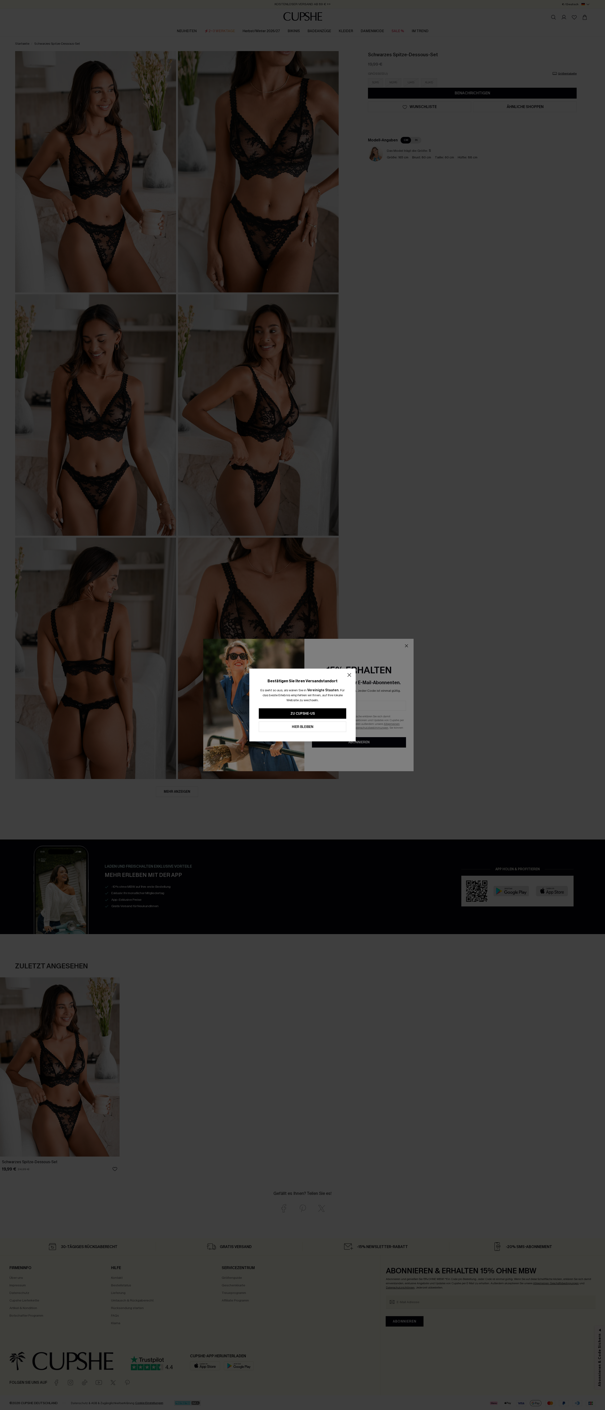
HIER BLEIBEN (302, 727)
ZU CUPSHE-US (302, 713)
